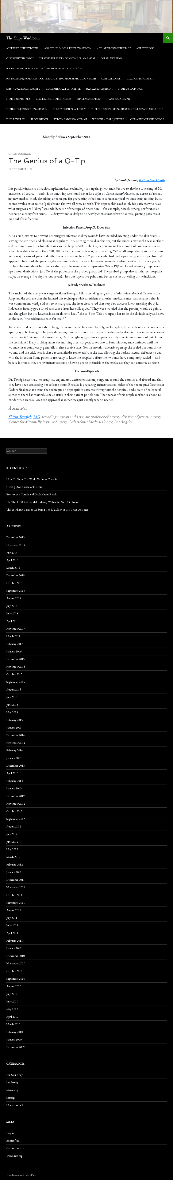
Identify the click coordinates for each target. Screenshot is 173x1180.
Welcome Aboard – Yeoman (70, 119)
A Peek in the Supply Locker (22, 48)
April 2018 (12, 621)
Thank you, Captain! (89, 98)
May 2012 (12, 849)
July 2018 (11, 606)
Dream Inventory (111, 58)
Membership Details (18, 98)
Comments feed (15, 1148)
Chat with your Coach (20, 58)
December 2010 (15, 956)
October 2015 (14, 674)
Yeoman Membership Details (147, 119)
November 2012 (15, 803)
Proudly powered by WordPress (21, 1175)
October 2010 (14, 971)
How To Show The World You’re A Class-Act (32, 479)
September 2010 (15, 978)
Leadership (12, 1082)
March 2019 (13, 568)
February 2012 (14, 864)
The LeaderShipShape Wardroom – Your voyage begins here (127, 109)
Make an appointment (99, 88)
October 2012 (14, 811)
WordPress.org (14, 1156)
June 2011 (12, 925)
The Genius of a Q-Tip (46, 161)
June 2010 (12, 1001)
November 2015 (15, 667)
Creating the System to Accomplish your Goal (67, 58)
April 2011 (12, 933)
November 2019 (15, 545)
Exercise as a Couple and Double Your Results (31, 494)
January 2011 (14, 948)
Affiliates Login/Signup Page (114, 48)
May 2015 (12, 712)
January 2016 (14, 651)
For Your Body (14, 1075)
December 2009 (15, 1047)
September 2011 (15, 902)
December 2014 (15, 735)
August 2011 (13, 910)
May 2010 (12, 1009)
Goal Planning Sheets (140, 78)
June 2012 (12, 842)
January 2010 (14, 1039)
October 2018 (14, 583)
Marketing (12, 1090)
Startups (10, 1097)
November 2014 (15, 743)
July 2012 (11, 834)
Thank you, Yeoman (118, 98)
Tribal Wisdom (39, 119)
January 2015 (14, 727)
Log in (10, 1133)
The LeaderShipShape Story (69, 109)
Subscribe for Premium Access (53, 98)
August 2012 (13, 826)
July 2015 (11, 697)
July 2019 (11, 552)
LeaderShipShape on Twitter (63, 88)
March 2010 (13, 1024)
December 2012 (15, 796)
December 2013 (15, 765)
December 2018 (15, 575)
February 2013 (14, 781)
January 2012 (14, 872)
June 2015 (12, 705)
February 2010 (14, 1032)
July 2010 (11, 994)
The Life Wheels (15, 119)
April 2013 (12, 773)
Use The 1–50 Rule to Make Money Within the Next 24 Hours (42, 502)
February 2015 (14, 720)
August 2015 (13, 689)
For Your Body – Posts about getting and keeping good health (44, 68)
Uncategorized (14, 1105)
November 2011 (15, 887)
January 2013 (14, 788)
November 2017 (15, 628)
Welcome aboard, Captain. (108, 119)
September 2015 (15, 682)
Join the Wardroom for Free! (23, 88)
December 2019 (15, 537)
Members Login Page (130, 88)
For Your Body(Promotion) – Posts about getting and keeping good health (51, 78)
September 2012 (15, 819)
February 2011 (14, 940)
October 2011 (14, 895)
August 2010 (13, 986)
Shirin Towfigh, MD (24, 416)
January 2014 (14, 758)
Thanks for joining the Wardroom (26, 109)
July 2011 (11, 918)
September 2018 (15, 590)
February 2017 (14, 644)
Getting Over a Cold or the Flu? (24, 487)
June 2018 (12, 613)
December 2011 (15, 880)
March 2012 (13, 857)
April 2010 (12, 1017)
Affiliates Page (145, 48)
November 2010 (15, 963)
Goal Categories (111, 78)
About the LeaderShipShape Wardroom (68, 48)
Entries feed (12, 1140)
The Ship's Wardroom (23, 38)
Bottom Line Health (152, 180)
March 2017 (13, 636)
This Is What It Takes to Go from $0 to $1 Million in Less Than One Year (47, 509)
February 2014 (14, 750)
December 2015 (15, 659)
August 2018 (13, 598)
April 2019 (12, 560)
